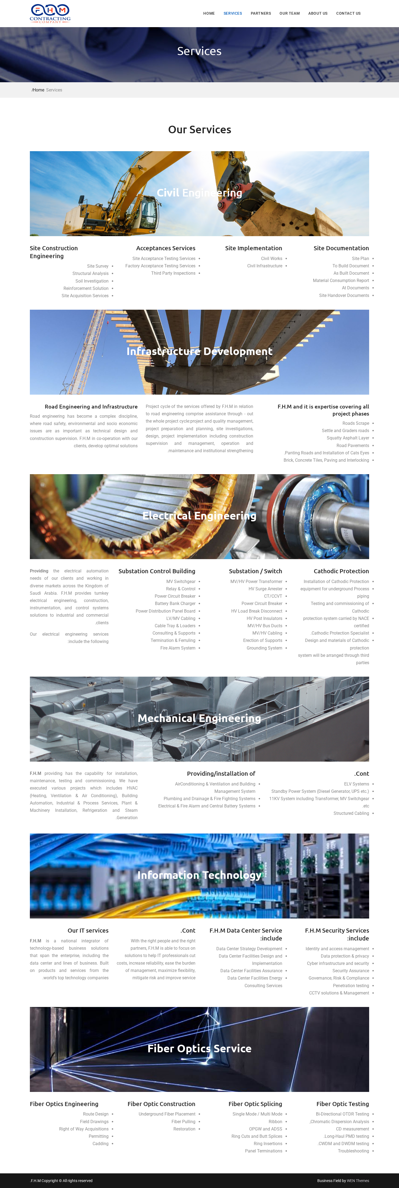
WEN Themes (358, 1181)
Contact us (348, 13)
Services (233, 13)
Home (209, 13)
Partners (261, 13)
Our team (290, 13)
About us (318, 13)
